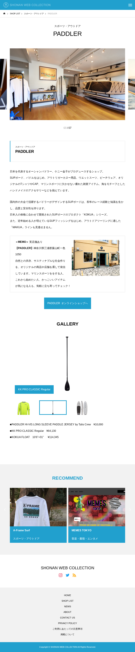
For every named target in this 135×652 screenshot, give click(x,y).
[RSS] (74, 575)
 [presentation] (130, 509)
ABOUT (67, 612)
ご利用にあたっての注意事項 (67, 629)
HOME (67, 595)
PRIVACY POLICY (67, 623)
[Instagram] (60, 575)
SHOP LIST (68, 601)
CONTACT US (67, 617)
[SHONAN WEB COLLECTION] (27, 5)
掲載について (67, 634)
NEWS (67, 606)
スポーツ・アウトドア (67, 26)
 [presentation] (5, 509)
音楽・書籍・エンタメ (85, 538)
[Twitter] (67, 575)
